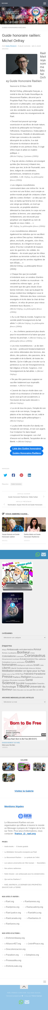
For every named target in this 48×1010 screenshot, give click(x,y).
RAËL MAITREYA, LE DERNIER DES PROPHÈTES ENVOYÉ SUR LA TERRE (22, 886)
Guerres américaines (18, 662)
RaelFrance (11, 46)
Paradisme (39, 673)
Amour (37, 649)
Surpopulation (31, 683)
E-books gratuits (22, 846)
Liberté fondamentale (20, 668)
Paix (21, 674)
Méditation (8, 670)
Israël (36, 665)
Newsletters (41, 863)
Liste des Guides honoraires (26, 448)
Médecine (32, 668)
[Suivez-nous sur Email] (43, 554)
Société (20, 683)
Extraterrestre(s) (27, 659)
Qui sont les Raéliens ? (12, 879)
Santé (29, 679)
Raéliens (17, 677)
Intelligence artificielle (25, 665)
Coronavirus (34, 655)
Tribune (22, 686)
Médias (38, 668)
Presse (7, 676)
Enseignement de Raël (11, 742)
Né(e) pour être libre (8, 745)
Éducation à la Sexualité (24, 690)
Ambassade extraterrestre (20, 649)
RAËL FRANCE (5, 3)
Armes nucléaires (9, 653)
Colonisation (20, 656)
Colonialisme (9, 656)
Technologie (9, 686)
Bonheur (23, 652)
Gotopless (6, 662)
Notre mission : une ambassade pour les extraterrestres (24, 874)
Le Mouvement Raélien (12, 857)
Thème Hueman (36, 996)
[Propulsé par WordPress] (22, 996)
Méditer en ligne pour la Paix (30, 671)
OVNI (17, 674)
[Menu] (44, 3)
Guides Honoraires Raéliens (14, 27)
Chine (32, 653)
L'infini (41, 665)
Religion (26, 676)
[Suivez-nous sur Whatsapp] (37, 554)
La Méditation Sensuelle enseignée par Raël (20, 852)
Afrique (4, 649)
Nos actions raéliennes (12, 868)
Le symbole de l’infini (31, 857)
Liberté (6, 667)
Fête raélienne (40, 659)
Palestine (29, 673)
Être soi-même (38, 690)
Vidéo (14, 690)
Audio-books (9, 846)
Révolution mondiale (17, 680)
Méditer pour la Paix (8, 674)
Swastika (40, 683)
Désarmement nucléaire (10, 659)
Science (8, 683)
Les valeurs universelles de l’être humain (19, 863)
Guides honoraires (16, 484)
